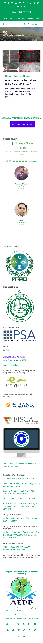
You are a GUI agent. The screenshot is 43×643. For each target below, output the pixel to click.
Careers (19, 608)
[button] (36, 24)
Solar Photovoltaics (17, 76)
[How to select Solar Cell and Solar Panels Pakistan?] (21, 61)
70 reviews (32, 161)
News (7, 608)
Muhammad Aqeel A (21, 184)
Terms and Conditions (21, 615)
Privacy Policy (32, 608)
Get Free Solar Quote (22, 124)
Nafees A (21, 220)
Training (19, 611)
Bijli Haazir (9, 611)
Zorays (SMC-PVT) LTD (21, 12)
